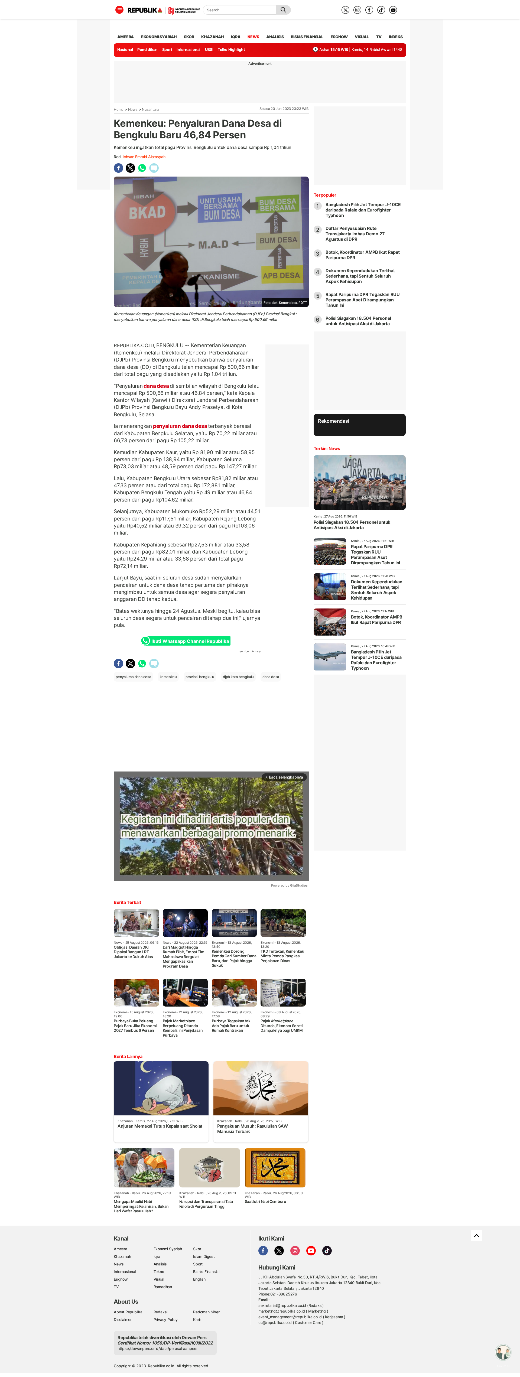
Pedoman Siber (206, 1312)
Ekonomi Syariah (159, 36)
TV (379, 36)
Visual (159, 1279)
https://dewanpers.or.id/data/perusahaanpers (157, 1348)
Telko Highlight (231, 49)
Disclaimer (123, 1319)
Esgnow (121, 1279)
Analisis (160, 1264)
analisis (275, 36)
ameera (125, 36)
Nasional (125, 49)
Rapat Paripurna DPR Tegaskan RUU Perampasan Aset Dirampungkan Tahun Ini (363, 300)
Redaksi (161, 1312)
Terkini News (327, 448)
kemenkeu (168, 677)
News (133, 109)
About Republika (128, 1312)
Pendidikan (147, 49)
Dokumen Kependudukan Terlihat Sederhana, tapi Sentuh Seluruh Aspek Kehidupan (360, 276)
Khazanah (122, 1256)
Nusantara (150, 109)
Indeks (396, 36)
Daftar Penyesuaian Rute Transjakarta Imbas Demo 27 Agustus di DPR (355, 234)
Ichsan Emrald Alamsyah (144, 156)
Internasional (188, 49)
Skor (197, 1248)
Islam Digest (203, 1256)
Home (118, 109)
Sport (167, 49)
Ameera (120, 1248)
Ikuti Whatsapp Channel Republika (190, 641)
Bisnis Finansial (307, 36)
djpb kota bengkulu (238, 677)
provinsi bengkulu (200, 677)
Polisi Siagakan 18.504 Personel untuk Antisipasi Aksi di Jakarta (358, 320)
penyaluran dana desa (180, 426)
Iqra (157, 1256)
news (253, 36)
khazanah (212, 36)
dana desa (156, 386)
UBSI (209, 49)
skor (189, 36)
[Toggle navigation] (119, 9)
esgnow (339, 36)
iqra (235, 36)
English (199, 1279)
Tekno (159, 1271)
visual (362, 36)
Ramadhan (163, 1286)
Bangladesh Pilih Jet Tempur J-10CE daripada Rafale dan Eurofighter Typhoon (363, 210)
